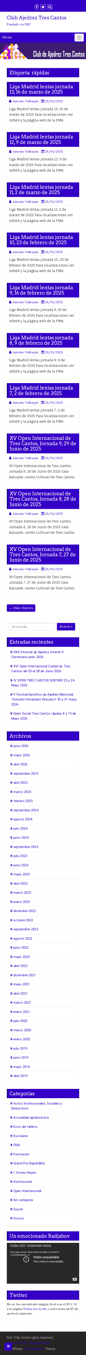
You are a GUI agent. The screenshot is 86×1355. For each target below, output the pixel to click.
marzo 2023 (22, 893)
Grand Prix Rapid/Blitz (29, 1163)
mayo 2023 (21, 874)
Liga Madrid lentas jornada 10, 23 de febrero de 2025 (41, 239)
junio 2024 (20, 838)
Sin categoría (23, 1200)
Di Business (35, 1349)
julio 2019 (20, 1048)
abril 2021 (20, 993)
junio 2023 (20, 865)
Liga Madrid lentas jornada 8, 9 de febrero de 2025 (41, 340)
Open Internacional (27, 1191)
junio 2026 (20, 746)
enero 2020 (21, 1039)
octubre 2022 (23, 920)
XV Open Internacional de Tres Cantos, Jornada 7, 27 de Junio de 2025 (42, 554)
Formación (21, 1154)
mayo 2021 (21, 984)
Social (17, 1209)
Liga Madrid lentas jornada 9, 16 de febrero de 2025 (41, 290)
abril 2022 (20, 966)
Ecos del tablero (25, 1127)
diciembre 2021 (24, 975)
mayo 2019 (21, 1067)
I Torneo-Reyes (24, 1173)
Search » (66, 626)
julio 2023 (20, 856)
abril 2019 (20, 1076)
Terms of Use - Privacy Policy (28, 1343)
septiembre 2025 (25, 774)
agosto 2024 (22, 819)
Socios (18, 1218)
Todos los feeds (35, 1309)
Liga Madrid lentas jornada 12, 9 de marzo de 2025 (41, 139)
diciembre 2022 (24, 911)
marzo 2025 (22, 792)
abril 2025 (20, 783)
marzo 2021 (22, 1003)
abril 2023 (20, 884)
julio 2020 (20, 1021)
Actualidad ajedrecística (31, 1118)
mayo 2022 (21, 957)
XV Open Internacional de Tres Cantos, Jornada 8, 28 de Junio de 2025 (42, 499)
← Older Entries (21, 608)
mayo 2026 (21, 755)
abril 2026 (20, 764)
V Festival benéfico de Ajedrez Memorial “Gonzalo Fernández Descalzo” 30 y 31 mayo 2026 (44, 699)
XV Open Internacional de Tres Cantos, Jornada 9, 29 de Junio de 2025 (42, 443)
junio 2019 (20, 1058)
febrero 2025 (23, 801)
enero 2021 (21, 1012)
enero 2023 (21, 902)
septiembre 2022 (25, 929)
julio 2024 (20, 829)
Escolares (20, 1136)
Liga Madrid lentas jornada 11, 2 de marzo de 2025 (41, 189)
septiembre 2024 (25, 810)
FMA (16, 1145)
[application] (43, 1263)
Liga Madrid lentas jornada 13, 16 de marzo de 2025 (41, 89)
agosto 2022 (22, 939)
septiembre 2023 (25, 847)
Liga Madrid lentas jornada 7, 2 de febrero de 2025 (41, 390)
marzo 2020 (22, 1030)
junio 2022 (20, 948)
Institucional (22, 1182)
